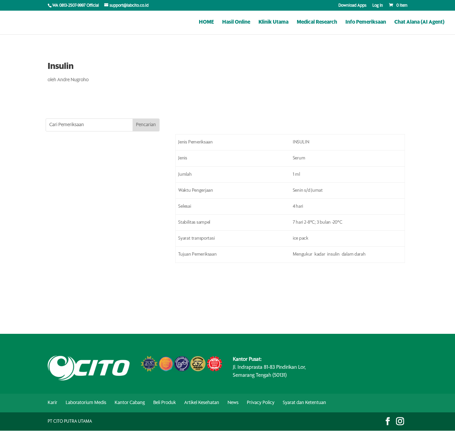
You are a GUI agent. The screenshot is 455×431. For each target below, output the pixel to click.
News (233, 402)
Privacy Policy (260, 402)
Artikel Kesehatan (201, 402)
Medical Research (317, 22)
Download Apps (352, 6)
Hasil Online (236, 22)
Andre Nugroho (73, 80)
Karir (52, 402)
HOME (206, 22)
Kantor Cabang (130, 402)
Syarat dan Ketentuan (304, 402)
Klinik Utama (273, 22)
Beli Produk (164, 402)
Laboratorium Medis (86, 402)
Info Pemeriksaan (365, 22)
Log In (377, 6)
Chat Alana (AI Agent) (419, 22)
